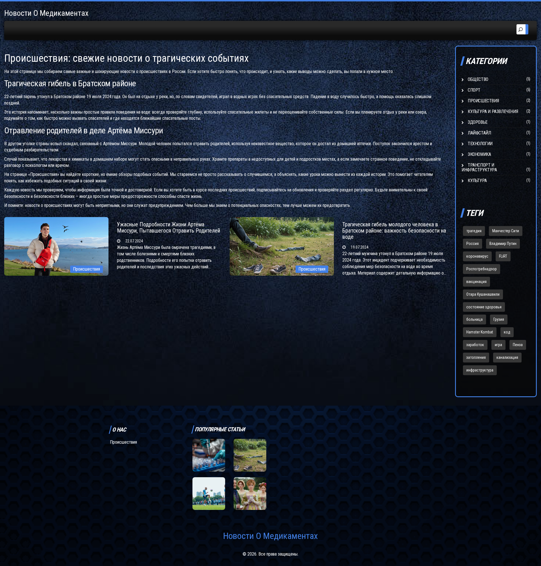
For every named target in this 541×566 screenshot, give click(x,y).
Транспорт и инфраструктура (479, 167)
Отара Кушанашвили (483, 294)
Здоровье (477, 122)
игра (498, 344)
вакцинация (476, 281)
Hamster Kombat (479, 332)
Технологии (480, 143)
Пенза (518, 344)
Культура (477, 180)
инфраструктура (479, 370)
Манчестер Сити (505, 231)
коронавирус (477, 256)
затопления (476, 357)
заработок (475, 344)
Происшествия (86, 269)
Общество (478, 79)
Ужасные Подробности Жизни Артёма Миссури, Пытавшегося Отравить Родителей (168, 227)
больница (474, 319)
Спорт (474, 90)
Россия (472, 243)
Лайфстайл (479, 133)
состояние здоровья (484, 307)
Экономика (479, 154)
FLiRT (503, 256)
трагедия (474, 231)
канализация (507, 357)
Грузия (498, 319)
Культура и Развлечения (493, 111)
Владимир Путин (502, 243)
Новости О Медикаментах (46, 13)
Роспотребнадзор (481, 269)
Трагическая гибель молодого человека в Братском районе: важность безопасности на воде (394, 230)
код (507, 332)
